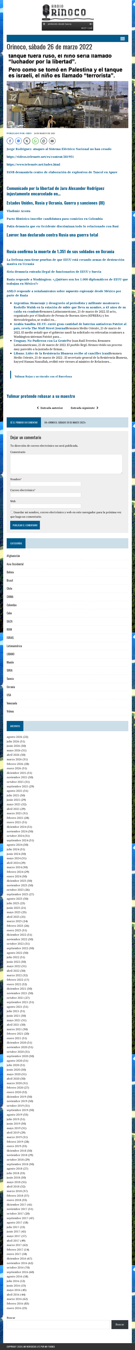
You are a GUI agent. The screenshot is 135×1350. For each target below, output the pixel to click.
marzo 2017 (14, 1245)
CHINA (10, 597)
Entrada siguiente (83, 408)
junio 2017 (13, 1231)
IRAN (9, 629)
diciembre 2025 (16, 773)
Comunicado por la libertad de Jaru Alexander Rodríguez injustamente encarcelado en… (55, 191)
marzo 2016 (14, 1299)
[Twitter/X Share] (27, 141)
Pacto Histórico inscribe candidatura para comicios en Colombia (55, 219)
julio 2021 (13, 1011)
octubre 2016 (15, 1267)
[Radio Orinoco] (67, 12)
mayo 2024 (14, 858)
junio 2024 (13, 854)
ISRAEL (10, 638)
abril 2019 (13, 1132)
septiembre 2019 (17, 1110)
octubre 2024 (15, 836)
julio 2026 (13, 741)
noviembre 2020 (17, 1047)
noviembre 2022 (17, 939)
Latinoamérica (14, 646)
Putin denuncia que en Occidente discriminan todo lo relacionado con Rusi (63, 226)
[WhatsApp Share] (35, 141)
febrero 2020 (15, 1087)
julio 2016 (13, 1281)
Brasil (10, 580)
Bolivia (10, 572)
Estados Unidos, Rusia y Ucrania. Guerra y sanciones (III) (56, 202)
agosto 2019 (14, 1114)
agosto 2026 (14, 737)
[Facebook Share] (10, 141)
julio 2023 (13, 903)
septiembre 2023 (17, 894)
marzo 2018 (14, 1191)
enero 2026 (14, 768)
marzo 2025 (14, 813)
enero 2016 (14, 1308)
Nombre (15, 479)
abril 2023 (13, 917)
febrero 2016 (15, 1303)
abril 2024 (13, 863)
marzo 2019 (14, 1137)
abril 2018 (13, 1186)
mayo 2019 (14, 1128)
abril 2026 (13, 755)
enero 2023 (14, 930)
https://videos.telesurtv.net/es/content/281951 (40, 157)
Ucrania (11, 687)
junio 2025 (13, 800)
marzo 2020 (14, 1083)
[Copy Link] (43, 141)
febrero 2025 (15, 818)
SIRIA (9, 670)
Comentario (17, 452)
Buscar (11, 1318)
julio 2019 (13, 1119)
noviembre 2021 (17, 993)
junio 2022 (13, 962)
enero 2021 (14, 1038)
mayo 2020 (14, 1074)
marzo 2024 (14, 867)
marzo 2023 (14, 921)
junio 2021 (13, 1016)
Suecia (10, 678)
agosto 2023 (14, 899)
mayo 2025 (14, 804)
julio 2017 (13, 1227)
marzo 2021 (14, 1029)
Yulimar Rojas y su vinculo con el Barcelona (43, 376)
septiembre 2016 (17, 1272)
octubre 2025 (15, 782)
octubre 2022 (15, 944)
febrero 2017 (15, 1249)
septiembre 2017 (17, 1218)
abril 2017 (13, 1240)
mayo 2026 (14, 750)
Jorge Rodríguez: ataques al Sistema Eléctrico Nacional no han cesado (59, 149)
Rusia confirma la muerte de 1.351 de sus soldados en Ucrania (60, 251)
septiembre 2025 (17, 786)
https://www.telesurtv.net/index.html (33, 164)
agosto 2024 (14, 845)
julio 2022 (13, 957)
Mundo (10, 662)
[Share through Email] (52, 141)
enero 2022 (14, 984)
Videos (10, 711)
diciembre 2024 (16, 827)
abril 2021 (13, 1025)
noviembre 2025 (17, 777)
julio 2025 (13, 795)
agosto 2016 (14, 1276)
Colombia (12, 605)
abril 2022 (13, 971)
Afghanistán (13, 556)
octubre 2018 (15, 1159)
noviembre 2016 (17, 1263)
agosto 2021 (14, 1007)
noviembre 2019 (17, 1101)
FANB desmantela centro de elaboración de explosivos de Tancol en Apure (62, 172)
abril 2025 (13, 809)
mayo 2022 (14, 966)
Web (13, 501)
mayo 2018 (14, 1182)
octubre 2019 (15, 1106)
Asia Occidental (15, 564)
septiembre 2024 (17, 840)
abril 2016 (13, 1294)
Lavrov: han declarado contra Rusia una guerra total (52, 234)
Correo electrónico (22, 490)
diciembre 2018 (16, 1150)
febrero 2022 (15, 980)
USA (9, 695)
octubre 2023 (15, 890)
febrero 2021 (15, 1033)
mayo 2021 (14, 1020)
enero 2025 (14, 822)
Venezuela (12, 703)
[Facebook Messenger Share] (18, 141)
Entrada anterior (51, 408)
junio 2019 (13, 1123)
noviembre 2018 (17, 1155)
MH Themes (50, 1346)
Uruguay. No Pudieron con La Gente (40, 341)
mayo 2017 (14, 1236)
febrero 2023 (15, 926)
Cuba (9, 613)
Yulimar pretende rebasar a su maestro (41, 396)
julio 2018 (13, 1173)
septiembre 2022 (17, 948)
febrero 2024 (15, 872)
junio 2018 (13, 1177)
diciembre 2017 (16, 1204)
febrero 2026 (15, 764)
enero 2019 (14, 1146)
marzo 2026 (14, 759)
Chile (9, 588)
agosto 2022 (14, 953)
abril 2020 (13, 1078)
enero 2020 (14, 1092)
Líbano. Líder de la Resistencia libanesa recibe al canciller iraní (61, 353)
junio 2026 (13, 746)
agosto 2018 (14, 1168)
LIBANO (10, 654)
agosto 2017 (14, 1222)
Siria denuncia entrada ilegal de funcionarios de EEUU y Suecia (54, 272)
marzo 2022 (14, 975)
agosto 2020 (14, 1061)
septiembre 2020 (17, 1056)
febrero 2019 (15, 1142)
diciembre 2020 (16, 1042)
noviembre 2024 (17, 831)
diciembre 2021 (16, 988)
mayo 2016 (14, 1290)
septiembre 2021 (17, 1002)
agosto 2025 (14, 791)
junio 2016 (13, 1285)
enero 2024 (14, 876)
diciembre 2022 (16, 935)
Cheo (29, 133)
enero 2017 (14, 1254)
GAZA (9, 621)
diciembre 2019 (16, 1097)
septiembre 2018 (17, 1164)
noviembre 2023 (17, 885)
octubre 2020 (15, 1052)
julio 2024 (13, 849)
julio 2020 (13, 1065)
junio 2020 (13, 1069)
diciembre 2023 (16, 881)
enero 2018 (14, 1200)
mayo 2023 (14, 912)
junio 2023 (13, 908)
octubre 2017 (15, 1213)
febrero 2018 (15, 1195)
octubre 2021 (15, 998)
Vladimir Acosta (18, 211)
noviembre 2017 (17, 1209)
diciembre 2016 (16, 1258)
